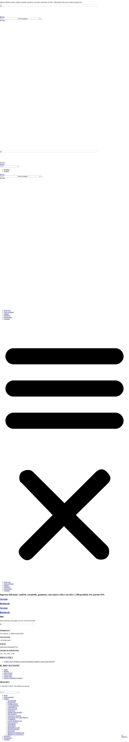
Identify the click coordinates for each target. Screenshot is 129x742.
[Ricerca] (18, 166)
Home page (7, 310)
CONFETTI (11, 711)
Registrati (5, 603)
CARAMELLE (12, 707)
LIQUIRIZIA (12, 724)
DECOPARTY (12, 714)
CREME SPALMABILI (15, 712)
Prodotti (6, 314)
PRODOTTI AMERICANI (16, 733)
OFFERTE (7, 315)
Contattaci (7, 319)
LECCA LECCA (13, 722)
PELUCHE (11, 731)
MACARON (11, 726)
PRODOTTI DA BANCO (16, 734)
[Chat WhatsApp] (124, 737)
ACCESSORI (12, 700)
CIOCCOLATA (12, 709)
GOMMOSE (11, 719)
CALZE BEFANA (13, 705)
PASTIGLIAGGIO (13, 729)
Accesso (4, 599)
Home (5, 695)
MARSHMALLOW (14, 728)
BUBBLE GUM (13, 704)
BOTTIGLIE (12, 702)
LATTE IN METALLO (15, 721)
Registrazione (8, 317)
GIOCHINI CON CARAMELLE (18, 717)
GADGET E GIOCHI (14, 716)
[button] (2, 17)
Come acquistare (9, 312)
